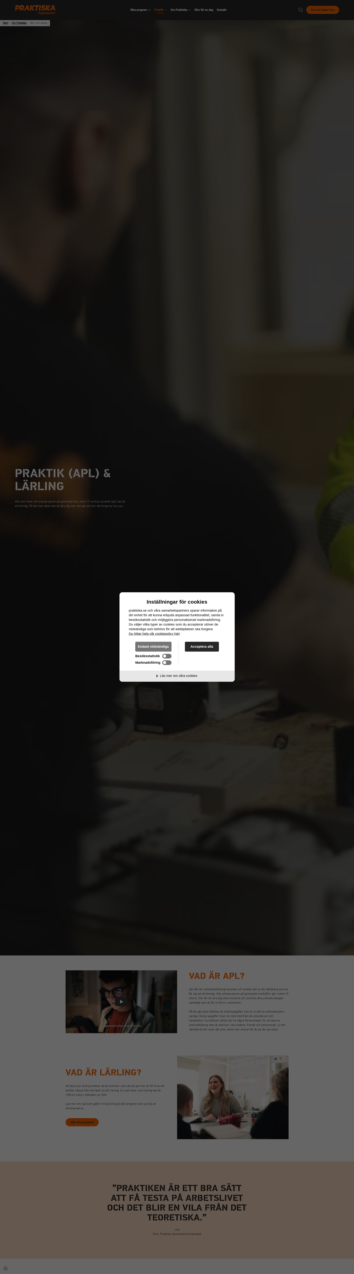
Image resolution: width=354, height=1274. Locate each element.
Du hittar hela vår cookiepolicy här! (154, 634)
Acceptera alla (201, 646)
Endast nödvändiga (153, 646)
